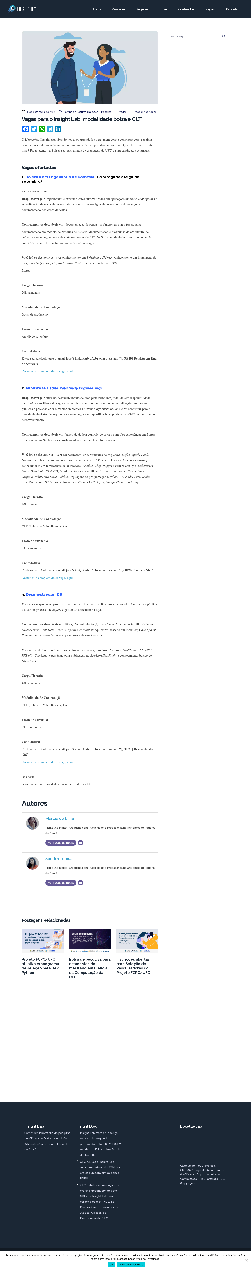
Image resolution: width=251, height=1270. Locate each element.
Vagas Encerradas (145, 112)
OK (111, 1264)
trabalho (106, 112)
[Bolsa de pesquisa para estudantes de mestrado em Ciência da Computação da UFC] (90, 941)
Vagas (122, 112)
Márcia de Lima (59, 818)
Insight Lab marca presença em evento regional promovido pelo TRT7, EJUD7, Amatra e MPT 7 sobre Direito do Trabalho (100, 1144)
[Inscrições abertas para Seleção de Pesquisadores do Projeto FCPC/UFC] (137, 941)
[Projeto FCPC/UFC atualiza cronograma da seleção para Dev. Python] (43, 941)
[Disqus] (90, 1040)
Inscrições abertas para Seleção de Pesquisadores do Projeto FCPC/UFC (133, 966)
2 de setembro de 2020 (41, 112)
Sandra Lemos (58, 858)
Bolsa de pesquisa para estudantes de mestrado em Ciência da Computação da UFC (90, 968)
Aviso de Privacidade (131, 1264)
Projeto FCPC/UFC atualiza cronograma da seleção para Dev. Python (40, 966)
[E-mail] (80, 842)
